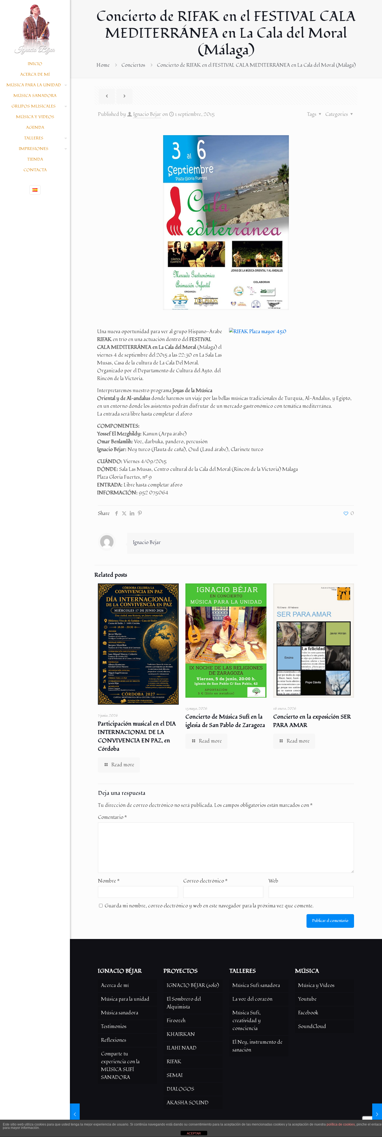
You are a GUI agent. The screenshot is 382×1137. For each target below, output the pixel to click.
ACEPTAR (194, 1133)
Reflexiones (113, 1040)
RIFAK (174, 1061)
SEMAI (175, 1075)
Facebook (308, 1012)
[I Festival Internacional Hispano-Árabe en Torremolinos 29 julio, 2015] (75, 1114)
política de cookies (341, 1124)
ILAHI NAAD (182, 1048)
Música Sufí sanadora (256, 985)
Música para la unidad (125, 999)
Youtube (307, 999)
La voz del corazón (252, 999)
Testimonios (113, 1026)
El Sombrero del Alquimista (184, 1003)
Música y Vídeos (316, 985)
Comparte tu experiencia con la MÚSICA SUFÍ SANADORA (120, 1065)
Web (273, 881)
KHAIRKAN (181, 1034)
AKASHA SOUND (188, 1102)
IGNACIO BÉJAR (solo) (193, 985)
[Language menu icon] (35, 190)
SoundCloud (312, 1026)
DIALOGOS (180, 1089)
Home (103, 65)
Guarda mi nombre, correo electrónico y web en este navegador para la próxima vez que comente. (209, 905)
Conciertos (133, 65)
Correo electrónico (205, 881)
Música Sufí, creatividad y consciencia (246, 1020)
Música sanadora (119, 1012)
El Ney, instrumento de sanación (257, 1046)
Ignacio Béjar (147, 114)
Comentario (112, 817)
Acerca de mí (115, 985)
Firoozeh (176, 1020)
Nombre (109, 881)
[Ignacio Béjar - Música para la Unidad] (35, 29)
